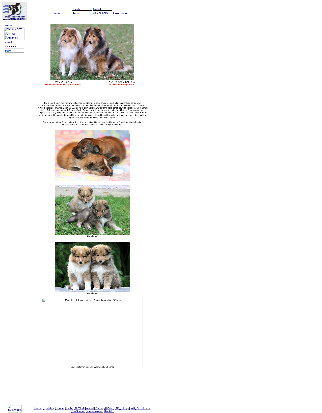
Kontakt (108, 411)
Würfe (89, 408)
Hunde (60, 408)
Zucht (69, 408)
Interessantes (94, 411)
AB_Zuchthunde (141, 408)
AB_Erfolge (122, 408)
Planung (100, 408)
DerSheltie (78, 411)
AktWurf (79, 408)
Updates (49, 408)
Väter (110, 408)
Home (38, 408)
